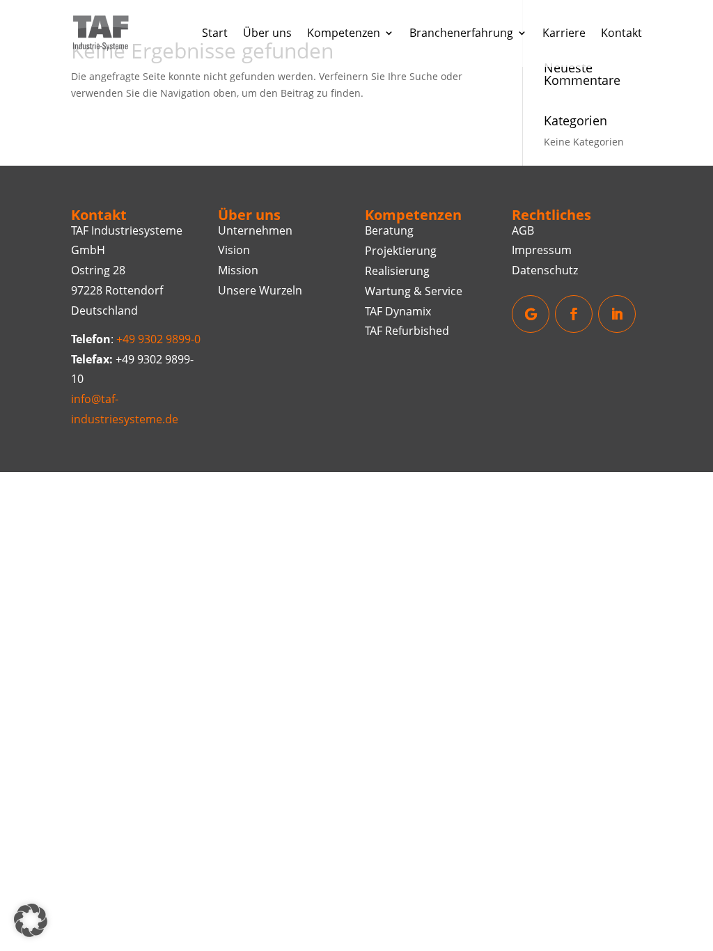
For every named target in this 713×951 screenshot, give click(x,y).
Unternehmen (255, 230)
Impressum (542, 250)
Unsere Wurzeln (260, 290)
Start (215, 32)
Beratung (389, 230)
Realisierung (397, 270)
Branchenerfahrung (461, 32)
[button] (30, 920)
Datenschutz (545, 270)
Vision (234, 250)
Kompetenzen (343, 32)
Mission (238, 270)
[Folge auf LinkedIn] (617, 314)
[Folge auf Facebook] (574, 314)
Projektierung (401, 250)
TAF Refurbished (407, 330)
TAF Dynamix (398, 311)
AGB (523, 230)
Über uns (267, 32)
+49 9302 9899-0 (158, 339)
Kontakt (621, 32)
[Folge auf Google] (530, 314)
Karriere (564, 32)
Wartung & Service (413, 291)
